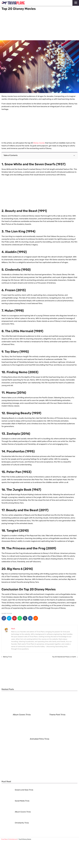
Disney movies (39, 143)
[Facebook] (4, 618)
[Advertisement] (39, 24)
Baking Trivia (7, 657)
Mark (13, 629)
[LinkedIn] (30, 618)
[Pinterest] (14, 618)
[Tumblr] (25, 618)
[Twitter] (9, 618)
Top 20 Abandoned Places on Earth (64, 657)
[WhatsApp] (19, 618)
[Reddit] (35, 618)
